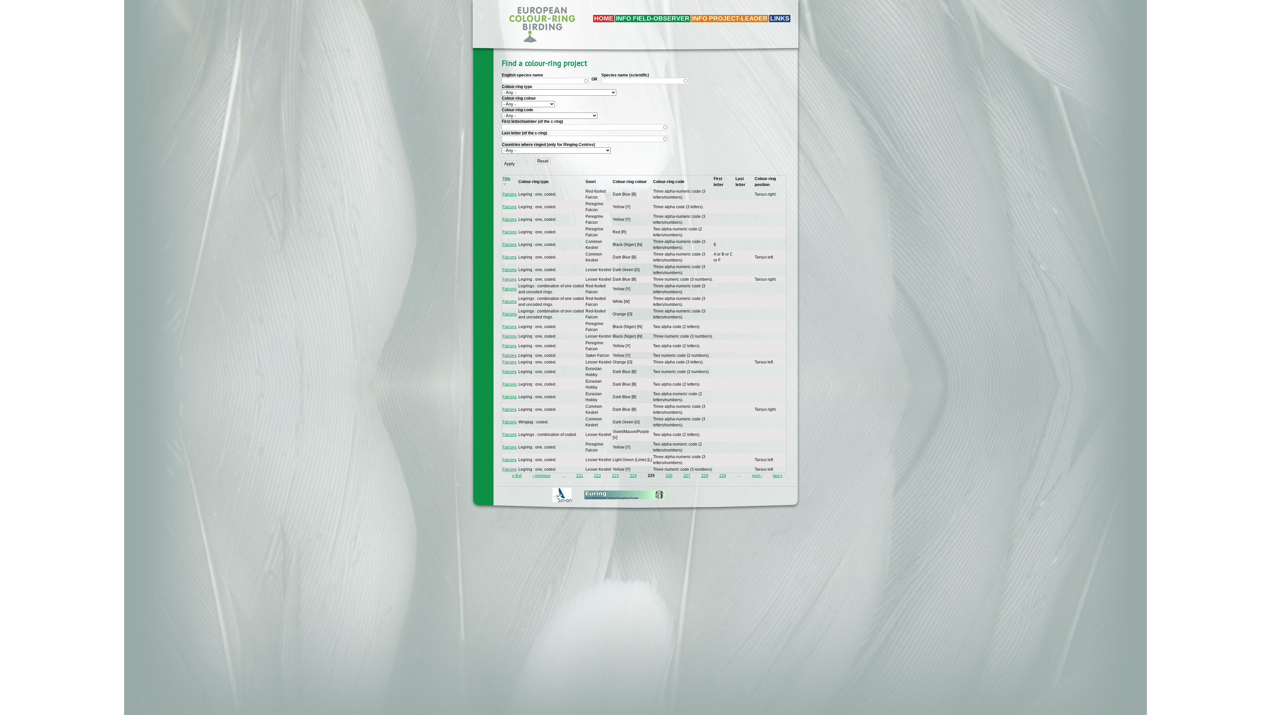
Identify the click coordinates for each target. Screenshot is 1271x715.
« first (517, 475)
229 (722, 475)
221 (579, 475)
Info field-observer (652, 18)
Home (603, 18)
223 (615, 475)
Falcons (509, 194)
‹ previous (541, 475)
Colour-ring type (517, 86)
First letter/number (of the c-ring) (532, 121)
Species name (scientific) (625, 75)
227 (686, 475)
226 (669, 475)
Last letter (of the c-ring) (524, 133)
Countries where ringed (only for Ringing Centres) (548, 144)
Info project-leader (730, 18)
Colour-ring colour (519, 98)
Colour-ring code (517, 110)
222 (597, 475)
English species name (522, 75)
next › (757, 475)
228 (704, 475)
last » (777, 475)
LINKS (779, 18)
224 (633, 475)
